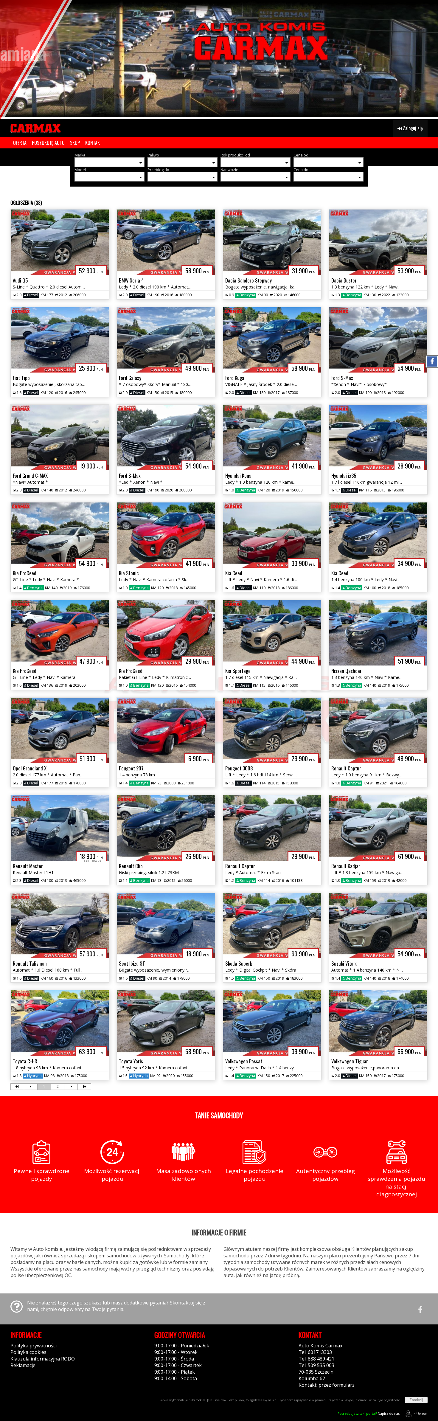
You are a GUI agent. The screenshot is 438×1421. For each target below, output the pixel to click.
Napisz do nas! (369, 1413)
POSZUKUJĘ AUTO (48, 142)
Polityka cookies (28, 1352)
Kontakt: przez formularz (327, 1385)
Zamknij (416, 1400)
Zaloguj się (412, 128)
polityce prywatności (386, 1400)
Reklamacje (22, 1365)
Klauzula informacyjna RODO (42, 1358)
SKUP (75, 142)
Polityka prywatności (33, 1345)
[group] (219, 58)
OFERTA (20, 142)
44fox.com (421, 1413)
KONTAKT (93, 142)
